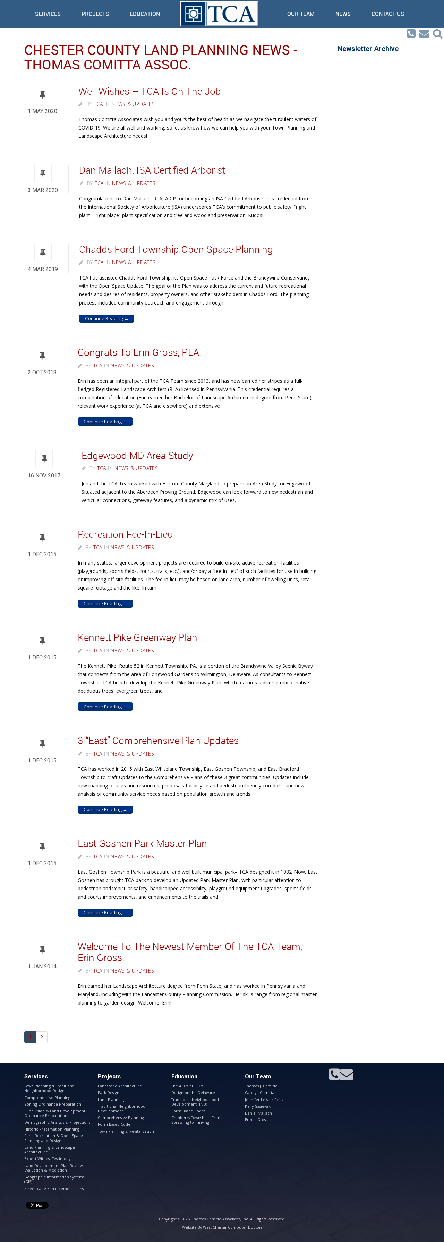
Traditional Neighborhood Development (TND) (195, 1102)
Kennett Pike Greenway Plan (137, 637)
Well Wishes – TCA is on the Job (149, 91)
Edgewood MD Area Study (137, 455)
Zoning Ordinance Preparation (52, 1104)
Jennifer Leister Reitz (264, 1099)
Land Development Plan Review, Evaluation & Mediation (54, 1168)
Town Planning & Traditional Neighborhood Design (49, 1088)
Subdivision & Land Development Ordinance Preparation (54, 1113)
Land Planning (111, 1099)
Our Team (301, 14)
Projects (95, 14)
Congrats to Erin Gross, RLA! (139, 352)
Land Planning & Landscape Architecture (49, 1149)
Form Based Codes (188, 1111)
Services (48, 14)
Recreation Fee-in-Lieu (125, 534)
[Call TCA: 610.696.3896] (411, 33)
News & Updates (133, 104)
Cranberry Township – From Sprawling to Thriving (196, 1120)
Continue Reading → (107, 318)
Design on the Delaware (193, 1092)
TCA (98, 104)
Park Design (108, 1092)
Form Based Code (114, 1124)
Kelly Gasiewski (258, 1106)
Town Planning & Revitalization (126, 1131)
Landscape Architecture (120, 1086)
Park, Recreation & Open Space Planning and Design (53, 1138)
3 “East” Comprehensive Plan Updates (158, 740)
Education (145, 14)
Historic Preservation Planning (51, 1129)
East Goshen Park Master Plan (142, 843)
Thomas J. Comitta (261, 1086)
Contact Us (388, 14)
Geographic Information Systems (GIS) (54, 1179)
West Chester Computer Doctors (232, 1227)
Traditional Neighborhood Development (121, 1108)
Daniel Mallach (258, 1113)
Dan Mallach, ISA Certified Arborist (152, 170)
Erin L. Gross (256, 1119)
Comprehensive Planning (47, 1097)
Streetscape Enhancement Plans (54, 1188)
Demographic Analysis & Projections (57, 1122)
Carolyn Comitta (259, 1092)
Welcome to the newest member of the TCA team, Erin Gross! (190, 952)
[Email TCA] (424, 33)
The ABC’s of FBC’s (187, 1086)
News (343, 14)
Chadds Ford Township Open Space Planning (176, 249)
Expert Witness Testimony (47, 1158)
